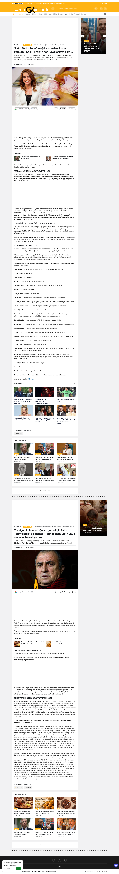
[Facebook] (54, 860)
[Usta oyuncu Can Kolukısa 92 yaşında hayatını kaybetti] (66, 827)
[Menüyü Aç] (52, 8)
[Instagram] (65, 860)
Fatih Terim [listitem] (18, 787)
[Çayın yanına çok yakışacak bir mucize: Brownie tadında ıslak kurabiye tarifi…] (66, 806)
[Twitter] (59, 860)
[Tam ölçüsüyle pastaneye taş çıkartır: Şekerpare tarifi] (61, 644)
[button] (105, 8)
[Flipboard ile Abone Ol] (34, 108)
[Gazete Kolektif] (31, 10)
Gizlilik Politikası (7, 868)
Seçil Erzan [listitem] (18, 433)
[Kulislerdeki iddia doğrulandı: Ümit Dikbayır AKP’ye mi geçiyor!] (61, 158)
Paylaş (105, 871)
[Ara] (95, 8)
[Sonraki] (104, 36)
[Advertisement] (45, 31)
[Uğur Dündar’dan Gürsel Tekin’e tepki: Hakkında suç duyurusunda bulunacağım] (44, 473)
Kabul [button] (18, 869)
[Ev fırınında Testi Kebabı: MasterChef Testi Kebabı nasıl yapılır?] (29, 644)
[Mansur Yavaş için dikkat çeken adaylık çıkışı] (29, 158)
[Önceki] (82, 36)
